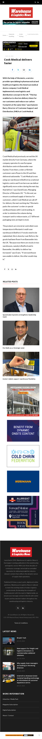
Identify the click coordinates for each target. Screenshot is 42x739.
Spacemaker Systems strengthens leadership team (19, 316)
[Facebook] (12, 70)
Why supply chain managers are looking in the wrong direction (27, 665)
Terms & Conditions (21, 623)
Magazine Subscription (10, 704)
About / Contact (8, 715)
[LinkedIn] (30, 70)
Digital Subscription (9, 710)
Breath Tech (21, 638)
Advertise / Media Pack (10, 699)
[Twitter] (18, 70)
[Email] (24, 70)
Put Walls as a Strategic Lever (14, 348)
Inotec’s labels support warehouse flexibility (19, 379)
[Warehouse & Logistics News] (21, 13)
